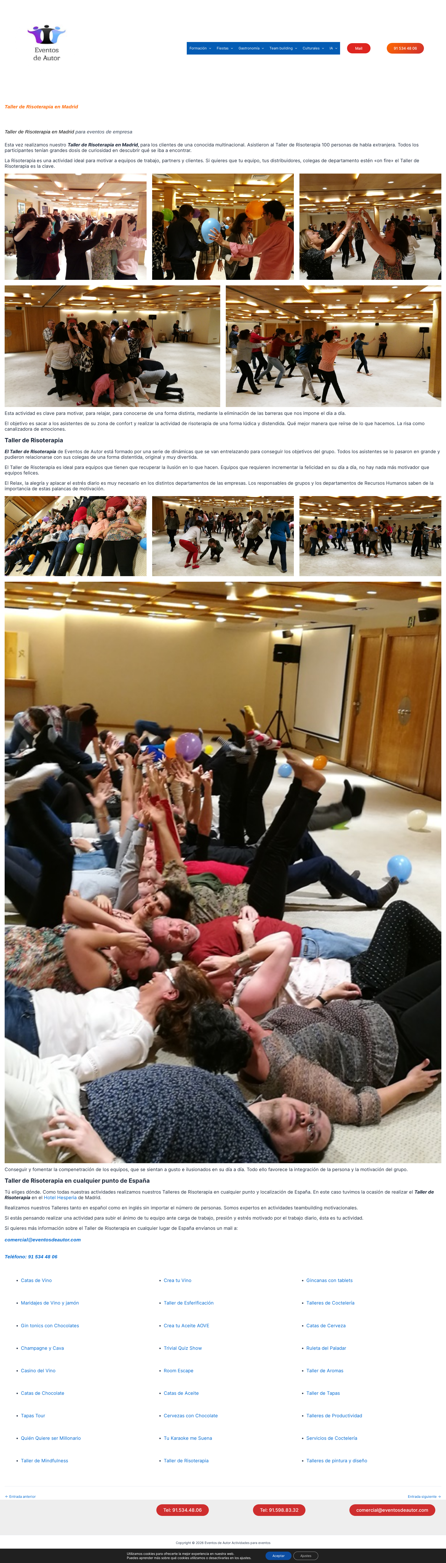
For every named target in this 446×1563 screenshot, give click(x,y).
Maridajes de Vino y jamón (50, 1303)
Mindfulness (54, 1460)
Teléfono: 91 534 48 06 (31, 1256)
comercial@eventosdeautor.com (43, 1240)
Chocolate (206, 1415)
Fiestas (223, 48)
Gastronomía (249, 48)
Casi (25, 1370)
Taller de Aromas (324, 1370)
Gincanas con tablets (329, 1280)
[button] (209, 48)
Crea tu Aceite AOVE (186, 1325)
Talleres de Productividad (334, 1415)
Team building (281, 48)
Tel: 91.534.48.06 (182, 1510)
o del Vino (44, 1370)
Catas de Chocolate (42, 1393)
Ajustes (305, 1556)
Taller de (31, 1460)
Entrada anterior (20, 1496)
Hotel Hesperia (60, 1197)
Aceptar (278, 1556)
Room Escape (178, 1370)
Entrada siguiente (424, 1496)
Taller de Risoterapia (186, 1460)
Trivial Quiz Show (183, 1348)
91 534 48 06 (405, 48)
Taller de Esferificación (189, 1303)
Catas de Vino (36, 1280)
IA (331, 48)
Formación (198, 48)
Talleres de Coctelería (330, 1303)
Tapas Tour (33, 1415)
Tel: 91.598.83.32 (279, 1510)
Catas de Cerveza (326, 1325)
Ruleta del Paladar (326, 1348)
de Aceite (187, 1393)
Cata (169, 1393)
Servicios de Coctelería (331, 1438)
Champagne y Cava (42, 1348)
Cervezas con (179, 1415)
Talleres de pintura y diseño (336, 1460)
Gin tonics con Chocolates (50, 1325)
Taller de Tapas (323, 1393)
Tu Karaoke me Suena (188, 1438)
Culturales (311, 48)
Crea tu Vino (177, 1280)
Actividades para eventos (51, 74)
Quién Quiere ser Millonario (51, 1438)
